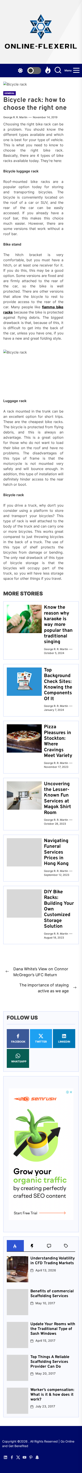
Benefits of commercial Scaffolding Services (52, 1294)
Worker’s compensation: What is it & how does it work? (52, 1394)
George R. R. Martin (15, 117)
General (9, 93)
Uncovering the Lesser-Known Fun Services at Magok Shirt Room (57, 798)
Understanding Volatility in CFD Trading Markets (52, 1261)
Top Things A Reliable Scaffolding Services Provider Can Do (49, 1362)
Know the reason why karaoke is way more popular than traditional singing (58, 625)
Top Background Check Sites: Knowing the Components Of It (58, 684)
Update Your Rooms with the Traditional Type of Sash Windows (52, 1329)
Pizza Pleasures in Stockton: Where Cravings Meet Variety (58, 741)
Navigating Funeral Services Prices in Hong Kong (56, 852)
